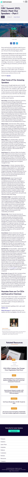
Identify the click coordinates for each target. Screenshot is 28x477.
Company (3, 461)
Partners (3, 455)
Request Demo (23, 474)
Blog (13, 359)
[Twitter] (17, 43)
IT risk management (12, 268)
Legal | (10, 470)
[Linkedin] (14, 43)
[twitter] (17, 464)
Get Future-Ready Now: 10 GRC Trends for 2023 (14, 402)
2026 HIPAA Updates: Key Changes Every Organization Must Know (14, 369)
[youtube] (22, 464)
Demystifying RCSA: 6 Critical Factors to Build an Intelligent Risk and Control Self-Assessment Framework (14, 380)
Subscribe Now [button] (14, 431)
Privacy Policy (17, 469)
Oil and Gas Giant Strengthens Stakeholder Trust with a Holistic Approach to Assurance (14, 412)
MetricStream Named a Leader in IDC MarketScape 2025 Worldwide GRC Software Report (14, 391)
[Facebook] (11, 43)
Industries (3, 447)
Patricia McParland (14, 365)
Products (3, 438)
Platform (3, 450)
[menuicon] (26, 1)
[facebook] (11, 464)
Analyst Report (14, 387)
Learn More (4, 444)
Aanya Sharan (17, 17)
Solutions (3, 441)
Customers (3, 452)
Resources (3, 458)
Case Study (14, 408)
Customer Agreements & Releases (8, 469)
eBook (14, 375)
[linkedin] (6, 464)
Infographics (14, 398)
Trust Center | (23, 469)
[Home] (6, 1)
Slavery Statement (15, 470)
